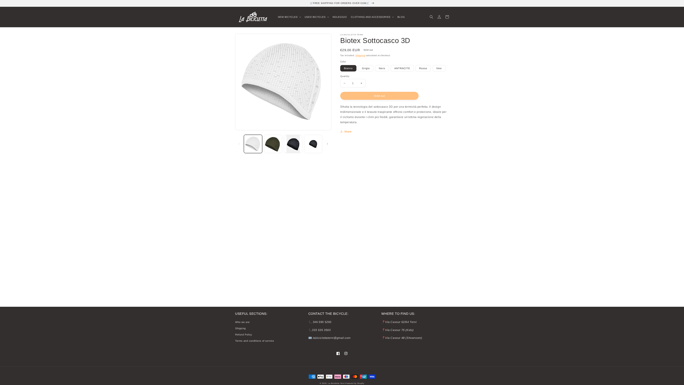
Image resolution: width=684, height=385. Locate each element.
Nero (382, 68)
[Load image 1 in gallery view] (253, 144)
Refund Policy (243, 334)
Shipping (360, 55)
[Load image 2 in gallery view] (273, 144)
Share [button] (348, 131)
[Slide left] (239, 144)
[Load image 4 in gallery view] (313, 144)
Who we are (242, 322)
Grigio (366, 68)
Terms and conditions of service (254, 340)
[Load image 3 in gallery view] (293, 144)
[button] (289, 17)
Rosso (423, 68)
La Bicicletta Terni (336, 383)
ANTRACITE (402, 68)
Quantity (344, 76)
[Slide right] (327, 144)
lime (439, 68)
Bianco (348, 68)
